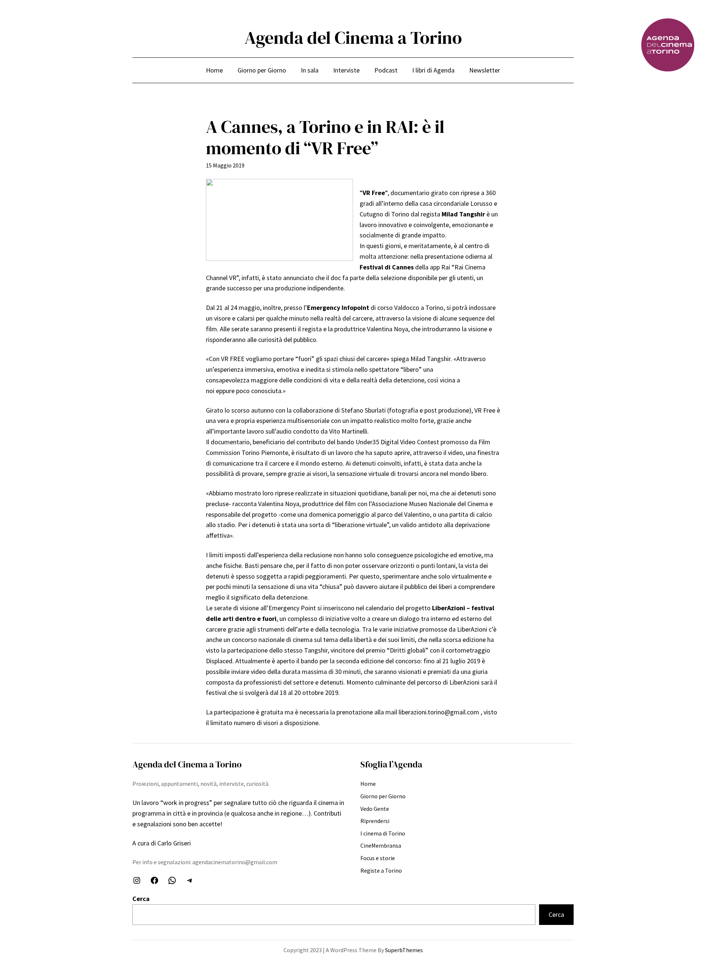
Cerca (141, 898)
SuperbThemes (404, 950)
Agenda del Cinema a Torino (353, 37)
